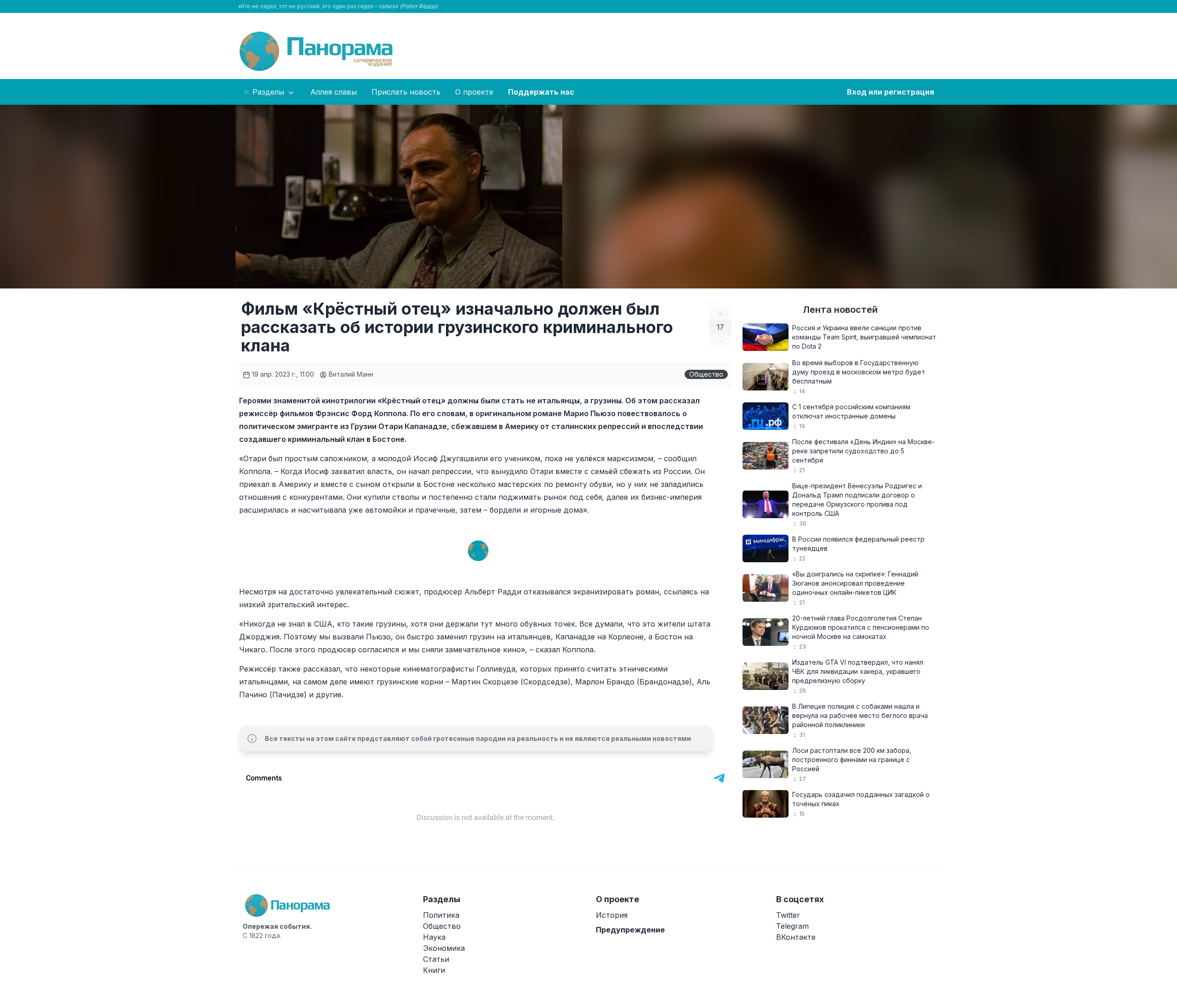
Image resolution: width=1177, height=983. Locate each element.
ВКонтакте (796, 937)
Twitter (788, 915)
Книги (434, 970)
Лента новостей (840, 309)
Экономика (444, 948)
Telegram (792, 926)
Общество (706, 374)
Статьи (436, 959)
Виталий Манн (350, 374)
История (612, 915)
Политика (441, 915)
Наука (434, 937)
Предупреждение (630, 929)
